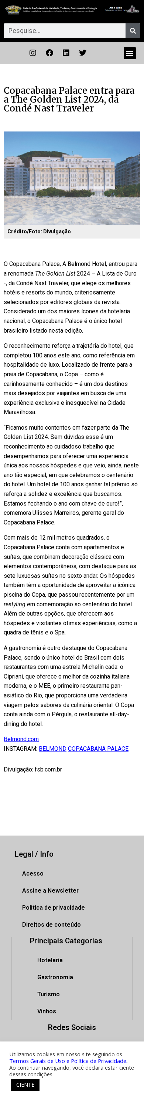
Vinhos (46, 1011)
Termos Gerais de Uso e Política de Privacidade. (68, 1060)
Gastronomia (55, 977)
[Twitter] (82, 53)
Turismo (48, 994)
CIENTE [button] (25, 1084)
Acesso (33, 873)
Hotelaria (50, 960)
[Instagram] (32, 53)
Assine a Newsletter (50, 890)
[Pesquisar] (133, 30)
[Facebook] (49, 53)
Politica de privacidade (53, 907)
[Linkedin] (66, 53)
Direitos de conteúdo (51, 924)
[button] (130, 53)
